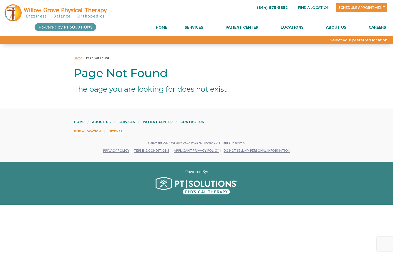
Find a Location (87, 131)
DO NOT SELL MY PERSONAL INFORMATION (257, 150)
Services (194, 27)
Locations (292, 27)
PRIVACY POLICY (116, 150)
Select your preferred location (358, 40)
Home (161, 27)
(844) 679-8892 (272, 7)
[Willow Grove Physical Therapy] (56, 17)
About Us (336, 27)
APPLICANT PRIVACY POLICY (196, 150)
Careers (377, 27)
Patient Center (242, 27)
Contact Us (192, 122)
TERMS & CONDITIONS (151, 150)
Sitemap (116, 131)
